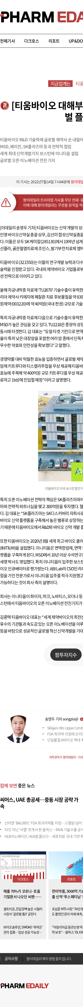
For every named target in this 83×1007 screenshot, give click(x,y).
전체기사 (7, 41)
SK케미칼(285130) (40, 241)
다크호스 (31, 41)
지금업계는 (60, 83)
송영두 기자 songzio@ (61, 719)
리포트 (54, 41)
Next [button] (28, 961)
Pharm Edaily (24, 985)
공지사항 (11, 958)
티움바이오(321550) (17, 262)
